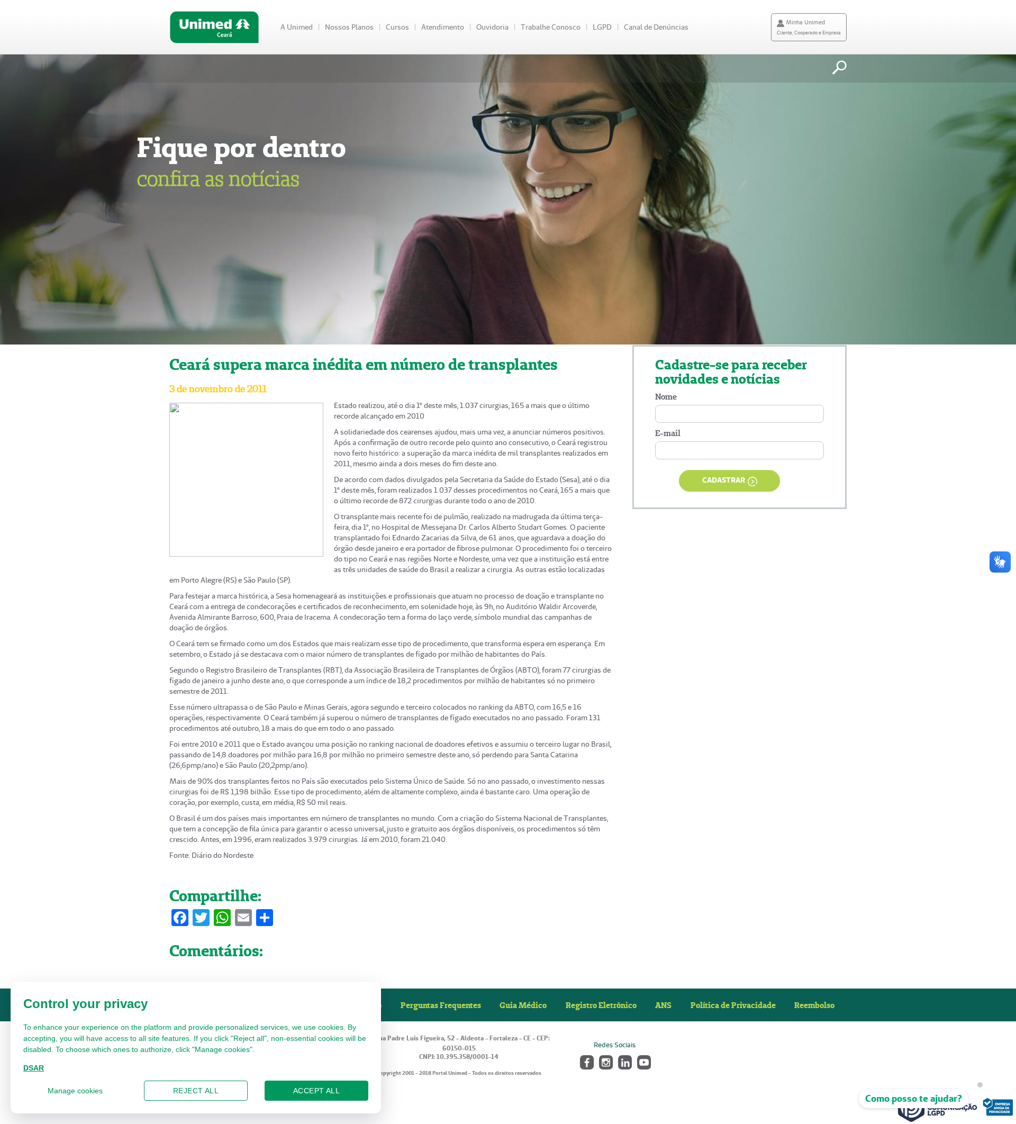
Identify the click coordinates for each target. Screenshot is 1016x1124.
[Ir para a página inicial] (214, 27)
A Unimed (296, 27)
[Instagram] (605, 1061)
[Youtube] (643, 1061)
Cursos (397, 27)
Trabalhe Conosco (550, 27)
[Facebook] (586, 1061)
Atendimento (442, 27)
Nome (666, 397)
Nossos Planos (349, 27)
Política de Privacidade (733, 1005)
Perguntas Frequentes (441, 1005)
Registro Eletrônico (601, 1005)
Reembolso (814, 1005)
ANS (663, 1005)
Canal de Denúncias (656, 27)
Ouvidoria (492, 27)
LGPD (602, 27)
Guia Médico (523, 1005)
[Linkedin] (624, 1061)
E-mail (668, 433)
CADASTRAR (723, 480)
